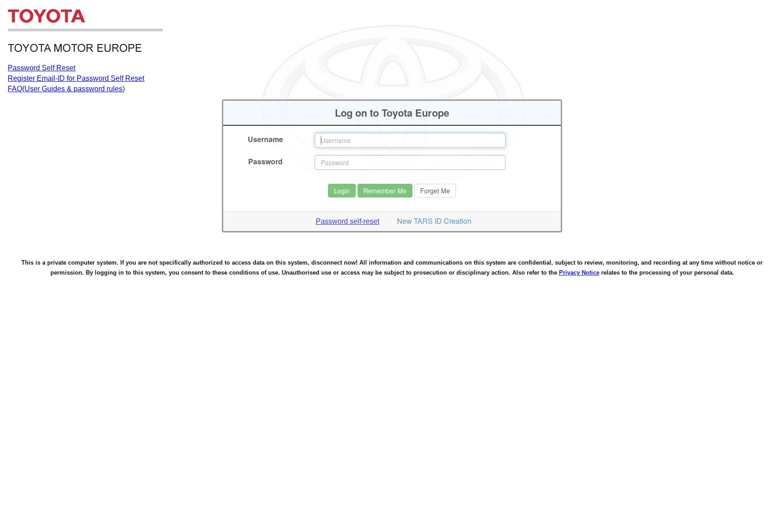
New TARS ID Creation (434, 221)
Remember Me (385, 190)
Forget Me (435, 190)
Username (265, 139)
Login (342, 190)
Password (265, 162)
